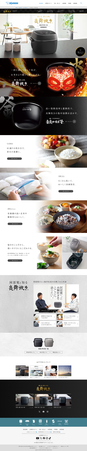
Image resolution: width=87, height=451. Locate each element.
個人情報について (42, 446)
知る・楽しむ (57, 3)
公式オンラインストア (31, 432)
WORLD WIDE (56, 432)
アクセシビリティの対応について (45, 447)
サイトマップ (55, 447)
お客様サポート (48, 3)
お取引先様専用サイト (33, 447)
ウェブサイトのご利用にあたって (53, 446)
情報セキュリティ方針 (64, 446)
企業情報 (64, 3)
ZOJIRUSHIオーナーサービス (44, 432)
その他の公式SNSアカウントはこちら (43, 442)
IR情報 (69, 3)
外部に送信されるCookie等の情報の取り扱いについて (28, 446)
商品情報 (41, 3)
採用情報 (75, 3)
